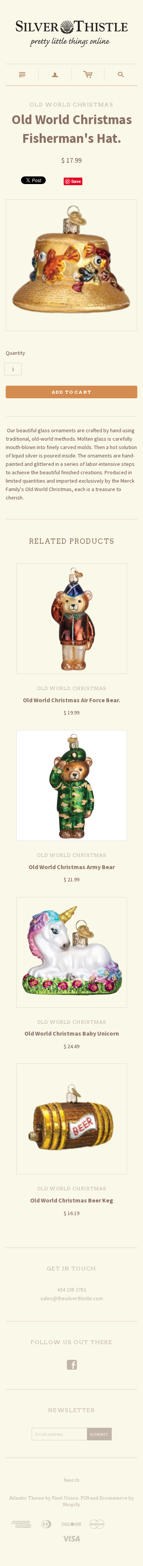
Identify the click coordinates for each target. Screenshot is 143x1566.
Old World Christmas (71, 688)
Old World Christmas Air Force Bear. (71, 700)
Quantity (15, 352)
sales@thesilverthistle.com (71, 1298)
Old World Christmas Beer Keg (71, 1200)
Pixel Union (65, 1498)
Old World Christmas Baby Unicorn (71, 1033)
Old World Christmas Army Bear (72, 867)
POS (84, 1498)
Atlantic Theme (26, 1498)
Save (76, 181)
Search (71, 1480)
